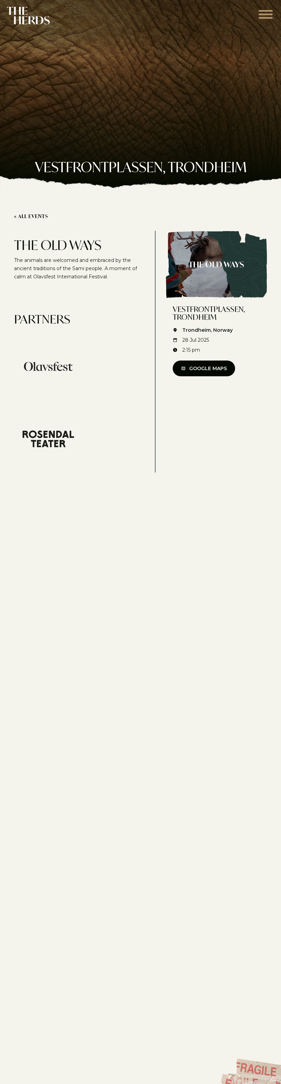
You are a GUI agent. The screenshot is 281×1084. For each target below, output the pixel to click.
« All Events (31, 216)
